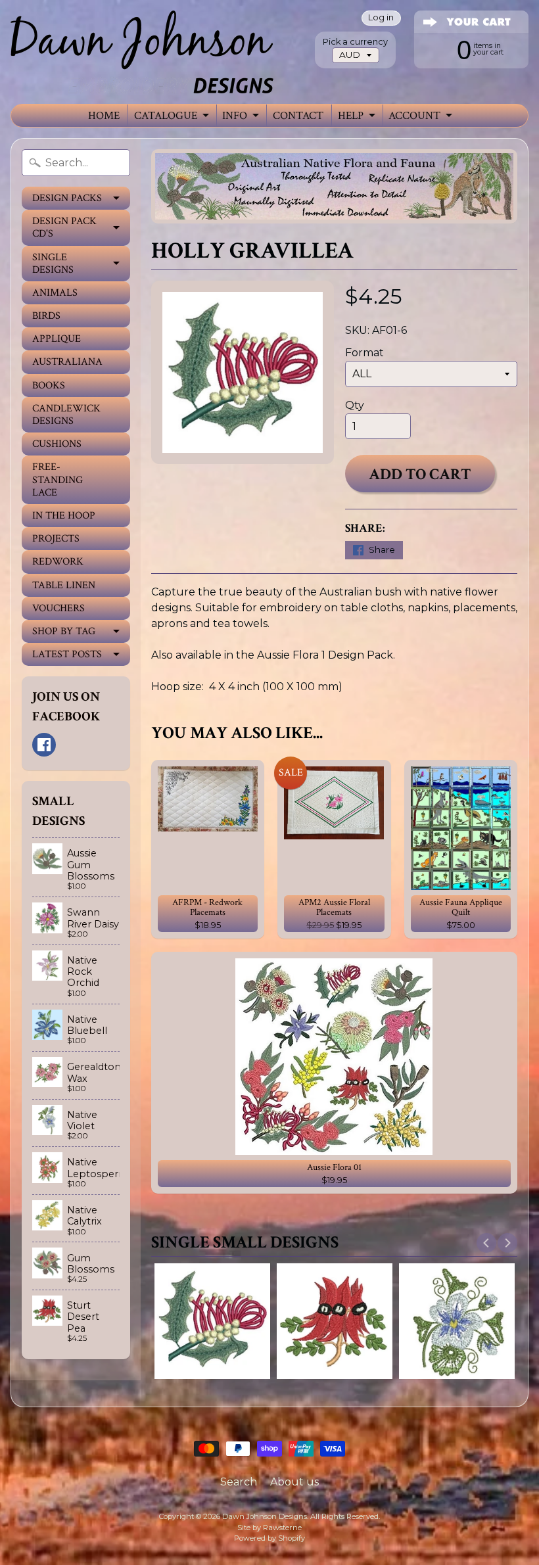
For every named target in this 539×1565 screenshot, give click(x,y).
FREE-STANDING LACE (57, 479)
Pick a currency (355, 42)
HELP (350, 115)
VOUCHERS (58, 608)
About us (294, 1482)
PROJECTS (56, 539)
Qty (354, 405)
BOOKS (48, 385)
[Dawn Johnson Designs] (142, 52)
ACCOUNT (414, 115)
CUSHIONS (57, 444)
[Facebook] (44, 745)
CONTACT (298, 115)
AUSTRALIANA (67, 362)
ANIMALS (55, 293)
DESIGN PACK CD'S (64, 227)
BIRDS (46, 316)
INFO (234, 115)
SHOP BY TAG (63, 631)
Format (364, 352)
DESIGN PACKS (67, 198)
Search (238, 1482)
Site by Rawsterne (269, 1527)
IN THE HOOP (63, 516)
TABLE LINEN (63, 585)
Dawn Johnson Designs (264, 1516)
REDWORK (57, 562)
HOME (104, 115)
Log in (381, 18)
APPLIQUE (56, 339)
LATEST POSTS (67, 654)
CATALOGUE (165, 115)
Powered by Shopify (269, 1538)
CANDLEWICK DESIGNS (66, 415)
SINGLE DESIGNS (53, 263)
